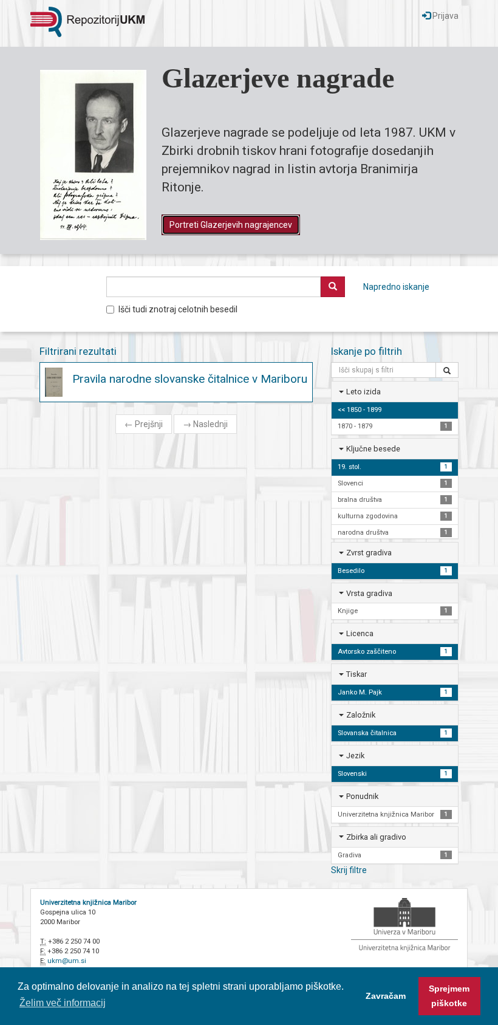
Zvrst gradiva (369, 552)
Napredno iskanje (396, 287)
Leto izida (363, 391)
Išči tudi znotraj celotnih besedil (177, 309)
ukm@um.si (66, 961)
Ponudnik (362, 796)
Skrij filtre (349, 870)
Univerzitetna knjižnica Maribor (88, 903)
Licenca (360, 633)
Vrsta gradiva (369, 593)
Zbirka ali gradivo (376, 837)
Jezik (355, 755)
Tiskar (356, 674)
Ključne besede (373, 448)
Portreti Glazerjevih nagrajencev (230, 225)
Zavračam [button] (386, 996)
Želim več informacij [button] (62, 1003)
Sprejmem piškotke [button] (449, 996)
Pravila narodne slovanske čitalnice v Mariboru (189, 379)
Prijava (445, 16)
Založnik (360, 714)
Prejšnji (143, 424)
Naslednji (205, 424)
